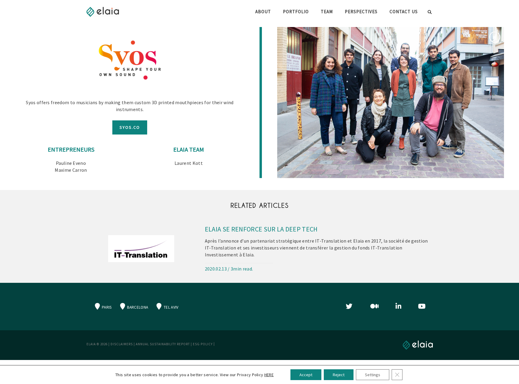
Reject (338, 374)
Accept (305, 374)
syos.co (130, 127)
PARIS (106, 307)
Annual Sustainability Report (163, 344)
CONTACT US (404, 11)
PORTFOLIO (296, 11)
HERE (269, 374)
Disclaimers (122, 344)
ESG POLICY (203, 344)
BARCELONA (137, 307)
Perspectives (361, 11)
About (263, 11)
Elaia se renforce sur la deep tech (261, 229)
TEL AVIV (170, 307)
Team (327, 11)
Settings (372, 374)
